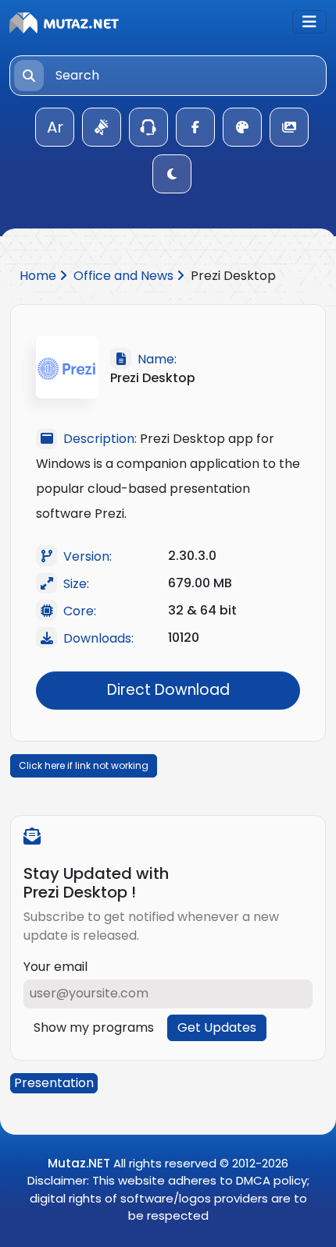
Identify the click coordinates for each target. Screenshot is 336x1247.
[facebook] (195, 127)
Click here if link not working (83, 765)
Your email (55, 967)
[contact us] (148, 127)
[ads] (101, 127)
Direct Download (168, 689)
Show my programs (94, 1027)
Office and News (125, 276)
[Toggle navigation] (309, 22)
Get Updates (216, 1027)
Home (39, 276)
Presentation (54, 1083)
